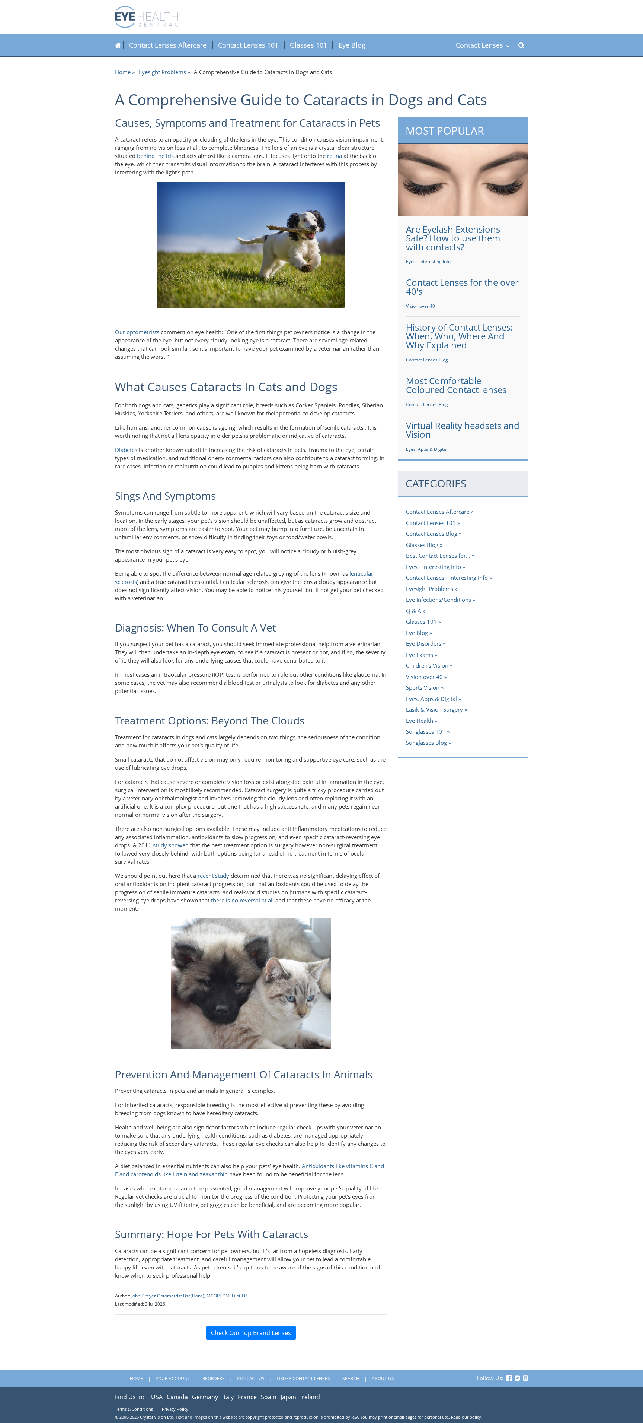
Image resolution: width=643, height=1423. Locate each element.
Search (350, 1378)
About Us (383, 1378)
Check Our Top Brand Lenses (251, 1333)
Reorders (213, 1378)
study (160, 845)
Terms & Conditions (134, 1409)
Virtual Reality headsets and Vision (462, 429)
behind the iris (155, 155)
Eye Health (419, 720)
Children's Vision (427, 665)
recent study (213, 875)
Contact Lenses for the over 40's (462, 286)
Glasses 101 (308, 45)
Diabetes (126, 449)
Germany (205, 1397)
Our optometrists (137, 332)
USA (157, 1397)
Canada (177, 1397)
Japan (288, 1397)
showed (178, 845)
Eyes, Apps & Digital (426, 449)
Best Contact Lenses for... (438, 555)
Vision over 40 (420, 306)
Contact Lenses (480, 45)
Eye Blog (352, 45)
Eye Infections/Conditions (438, 599)
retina (334, 155)
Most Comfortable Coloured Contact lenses (456, 385)
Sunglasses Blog (426, 742)
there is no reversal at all (242, 900)
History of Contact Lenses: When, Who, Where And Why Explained (459, 336)
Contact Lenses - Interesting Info (447, 577)
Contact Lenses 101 (248, 45)
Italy (228, 1397)
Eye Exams (419, 654)
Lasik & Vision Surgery (434, 709)
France (247, 1397)
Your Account (173, 1378)
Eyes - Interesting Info (428, 261)
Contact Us (251, 1378)
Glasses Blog (422, 544)
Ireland (310, 1397)
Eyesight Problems (162, 72)
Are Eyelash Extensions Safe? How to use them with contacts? (453, 238)
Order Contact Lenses (303, 1378)
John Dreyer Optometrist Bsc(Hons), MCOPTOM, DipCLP (189, 1296)
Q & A (413, 610)
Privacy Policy (175, 1409)
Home (123, 72)
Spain (268, 1397)
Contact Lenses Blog (427, 360)
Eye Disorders (423, 643)
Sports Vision (422, 687)
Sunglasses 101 (425, 731)
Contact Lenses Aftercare (168, 45)
